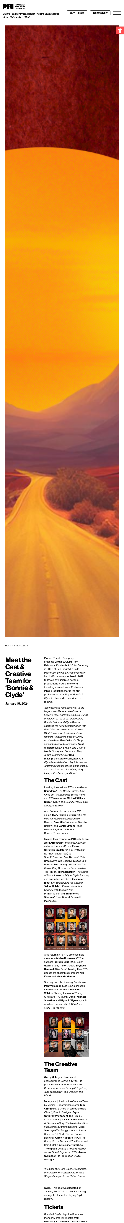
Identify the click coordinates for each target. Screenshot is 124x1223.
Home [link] (8, 645)
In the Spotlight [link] (21, 645)
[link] (120, 30)
